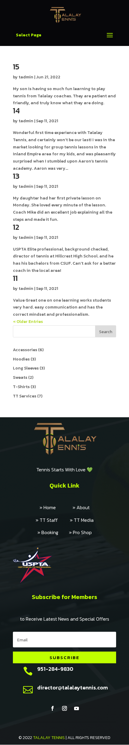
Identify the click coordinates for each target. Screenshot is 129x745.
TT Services (24, 396)
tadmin (26, 77)
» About (81, 507)
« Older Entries (28, 321)
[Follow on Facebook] (52, 708)
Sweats (20, 377)
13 (16, 176)
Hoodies (21, 359)
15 (16, 66)
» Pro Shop (80, 532)
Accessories (25, 350)
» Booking (53, 532)
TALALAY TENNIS (49, 737)
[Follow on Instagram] (64, 708)
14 (16, 110)
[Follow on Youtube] (76, 708)
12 (16, 227)
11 (15, 278)
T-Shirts (21, 387)
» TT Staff (53, 520)
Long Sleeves (26, 368)
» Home (56, 507)
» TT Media (82, 520)
